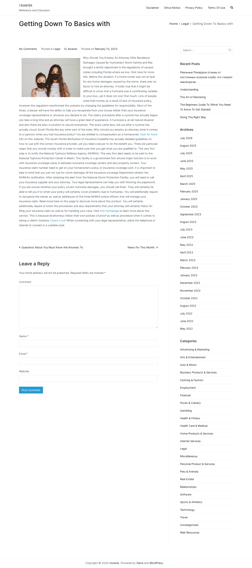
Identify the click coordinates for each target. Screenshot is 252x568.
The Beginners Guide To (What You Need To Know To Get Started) (205, 107)
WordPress (156, 562)
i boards (25, 5)
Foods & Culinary (190, 402)
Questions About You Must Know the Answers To (52, 247)
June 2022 (186, 321)
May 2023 (186, 244)
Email (23, 353)
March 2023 (187, 260)
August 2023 (188, 221)
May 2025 (186, 168)
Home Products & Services (196, 433)
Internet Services (190, 441)
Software (185, 494)
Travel (183, 517)
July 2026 (186, 138)
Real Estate (187, 479)
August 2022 (188, 305)
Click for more (148, 134)
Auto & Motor (188, 364)
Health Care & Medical (193, 425)
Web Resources (189, 532)
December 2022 (190, 282)
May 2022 (186, 328)
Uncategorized (189, 524)
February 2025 (189, 191)
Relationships (188, 486)
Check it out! (58, 220)
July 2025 (186, 153)
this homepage (109, 210)
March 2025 (187, 183)
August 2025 (188, 145)
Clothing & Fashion (191, 380)
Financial (185, 395)
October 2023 (189, 206)
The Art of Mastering (193, 97)
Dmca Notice (172, 7)
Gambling (186, 410)
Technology (187, 509)
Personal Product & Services (197, 464)
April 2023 (186, 252)
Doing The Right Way (193, 117)
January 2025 (188, 199)
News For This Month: (141, 247)
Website (24, 371)
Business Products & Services (198, 372)
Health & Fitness (190, 418)
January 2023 (188, 275)
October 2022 (189, 298)
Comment (25, 281)
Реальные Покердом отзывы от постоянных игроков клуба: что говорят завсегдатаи (206, 77)
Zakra (139, 562)
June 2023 (186, 237)
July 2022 (186, 313)
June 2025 (186, 160)
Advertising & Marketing (195, 349)
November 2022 (190, 290)
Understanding (189, 89)
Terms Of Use (216, 7)
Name (23, 336)
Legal (56, 48)
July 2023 (186, 229)
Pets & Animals (189, 471)
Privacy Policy (194, 7)
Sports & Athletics (191, 502)
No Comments (28, 48)
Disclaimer (152, 7)
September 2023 (190, 214)
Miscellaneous (189, 456)
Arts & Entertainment (193, 357)
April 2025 (186, 176)
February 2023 (189, 267)
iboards (72, 48)
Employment (188, 387)
